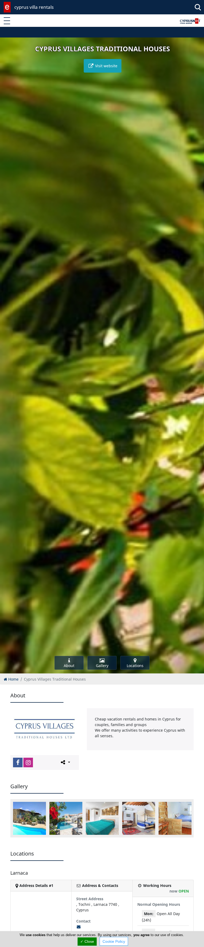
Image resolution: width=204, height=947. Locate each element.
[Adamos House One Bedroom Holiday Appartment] (29, 818)
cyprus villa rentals (34, 7)
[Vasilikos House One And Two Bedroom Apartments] (175, 818)
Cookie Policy (114, 941)
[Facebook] (18, 762)
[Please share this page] (65, 762)
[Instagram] (28, 762)
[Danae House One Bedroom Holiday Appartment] (65, 818)
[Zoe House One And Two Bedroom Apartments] (138, 818)
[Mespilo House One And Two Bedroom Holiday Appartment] (102, 818)
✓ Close (87, 941)
